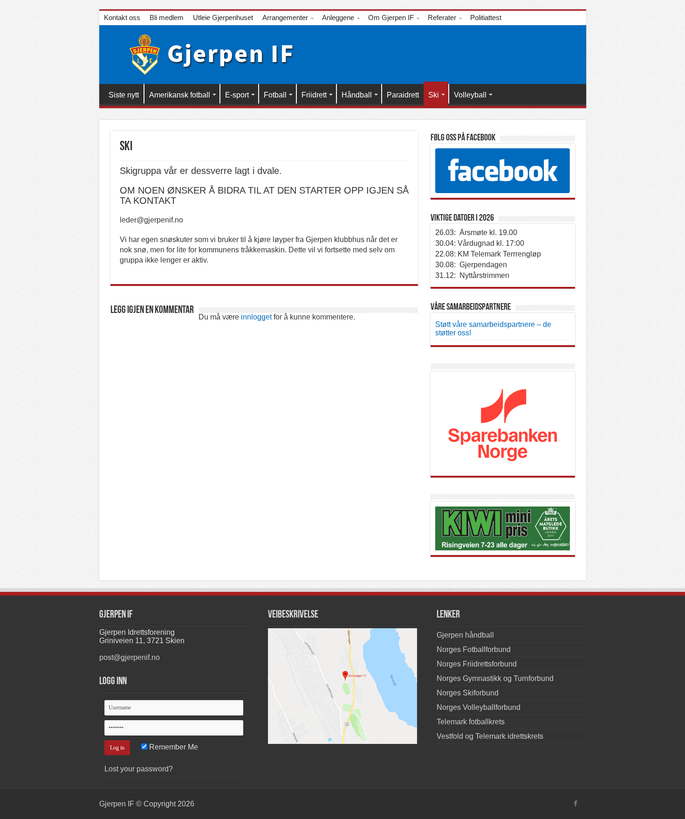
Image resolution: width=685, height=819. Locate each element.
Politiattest (485, 17)
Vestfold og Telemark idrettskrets (490, 736)
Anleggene (338, 17)
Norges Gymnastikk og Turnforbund (495, 678)
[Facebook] (575, 803)
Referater (442, 17)
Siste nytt (124, 95)
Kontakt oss (122, 17)
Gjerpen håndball (465, 635)
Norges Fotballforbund (474, 649)
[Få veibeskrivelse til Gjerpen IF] (342, 686)
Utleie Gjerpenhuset (223, 17)
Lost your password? (138, 769)
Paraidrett (403, 95)
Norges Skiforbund (468, 693)
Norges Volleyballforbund (479, 707)
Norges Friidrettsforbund (477, 664)
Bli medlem (167, 17)
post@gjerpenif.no (129, 657)
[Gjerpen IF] (205, 53)
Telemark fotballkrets (471, 722)
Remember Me (172, 747)
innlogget (256, 317)
